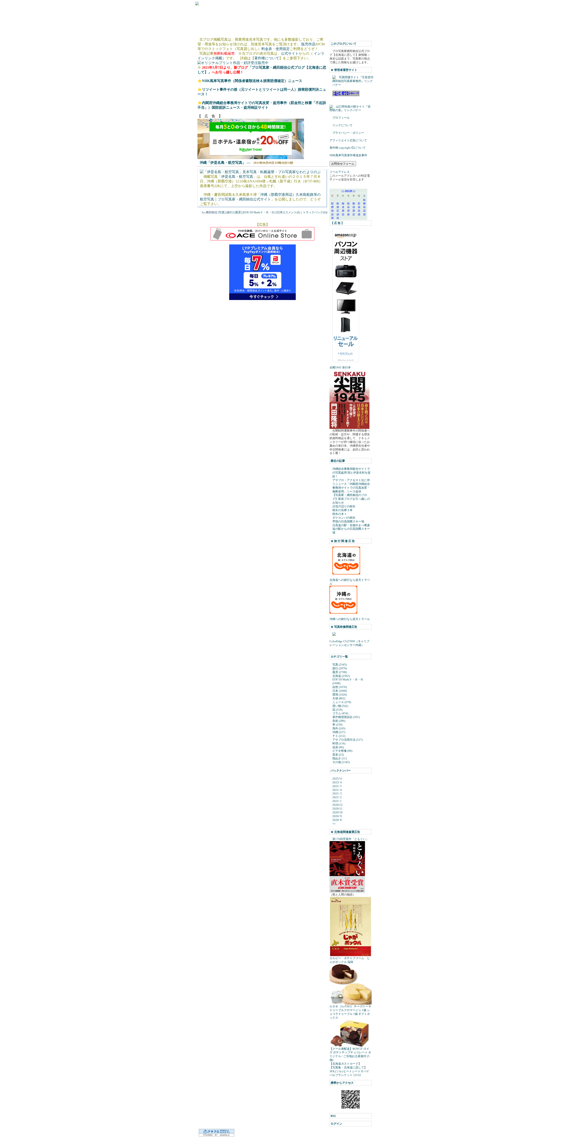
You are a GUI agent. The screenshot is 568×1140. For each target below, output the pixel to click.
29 (364, 214)
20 (354, 210)
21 (359, 210)
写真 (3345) (339, 664)
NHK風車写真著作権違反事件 (348, 155)
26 (348, 214)
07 (359, 203)
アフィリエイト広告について (348, 140)
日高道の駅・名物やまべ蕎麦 (351, 525)
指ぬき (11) (339, 758)
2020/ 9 (337, 816)
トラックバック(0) (314, 212)
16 (332, 210)
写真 (222, 212)
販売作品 (308, 44)
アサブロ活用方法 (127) (347, 739)
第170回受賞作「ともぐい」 (350, 839)
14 (359, 207)
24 (338, 214)
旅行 (230, 212)
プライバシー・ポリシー (348, 132)
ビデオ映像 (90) (342, 750)
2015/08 (348, 191)
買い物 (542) (340, 706)
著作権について (266, 58)
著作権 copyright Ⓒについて (347, 147)
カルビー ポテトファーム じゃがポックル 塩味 (349, 960)
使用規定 (283, 49)
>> (354, 191)
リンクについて (342, 125)
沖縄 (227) (338, 732)
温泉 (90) (338, 747)
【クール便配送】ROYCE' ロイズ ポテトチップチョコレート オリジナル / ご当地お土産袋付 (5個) (350, 1054)
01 (364, 199)
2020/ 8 (337, 820)
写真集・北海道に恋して (348, 1067)
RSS (333, 1116)
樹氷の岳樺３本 (342, 510)
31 (338, 217)
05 (348, 203)
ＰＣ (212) (338, 736)
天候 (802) (338, 698)
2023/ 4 (337, 782)
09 (332, 207)
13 (354, 207)
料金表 (266, 49)
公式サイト (290, 53)
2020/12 (337, 804)
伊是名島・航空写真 (237, 176)
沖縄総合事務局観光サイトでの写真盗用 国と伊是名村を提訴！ (351, 472)
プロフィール (341, 117)
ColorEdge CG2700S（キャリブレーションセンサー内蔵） (349, 643)
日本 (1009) (339, 690)
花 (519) (337, 709)
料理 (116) (338, 743)
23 (332, 214)
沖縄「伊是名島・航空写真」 (223, 162)
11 (343, 207)
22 (364, 210)
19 (348, 210)
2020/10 (337, 812)
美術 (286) (338, 720)
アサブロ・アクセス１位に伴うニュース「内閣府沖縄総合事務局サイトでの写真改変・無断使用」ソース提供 (351, 485)
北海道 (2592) (341, 676)
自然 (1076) (339, 687)
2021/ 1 (337, 801)
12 (348, 207)
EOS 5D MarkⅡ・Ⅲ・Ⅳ (258, 212)
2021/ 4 (337, 790)
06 (354, 203)
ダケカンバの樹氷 (343, 517)
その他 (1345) (341, 762)
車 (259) (337, 724)
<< (342, 191)
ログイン (336, 1123)
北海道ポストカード (345, 1063)
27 (354, 214)
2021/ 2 (337, 797)
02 (332, 203)
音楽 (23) (338, 754)
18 (343, 210)
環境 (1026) (339, 694)
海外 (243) (338, 728)
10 (338, 207)
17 (338, 210)
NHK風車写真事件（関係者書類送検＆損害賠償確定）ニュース (252, 81)
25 (343, 214)
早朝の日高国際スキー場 (348, 521)
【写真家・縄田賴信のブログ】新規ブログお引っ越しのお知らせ (351, 498)
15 (364, 207)
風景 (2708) (339, 672)
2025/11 (337, 778)
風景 (238, 212)
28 (359, 214)
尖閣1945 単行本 (340, 367)
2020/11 (337, 808)
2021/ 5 (337, 786)
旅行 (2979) (339, 668)
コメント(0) (292, 212)
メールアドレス (339, 172)
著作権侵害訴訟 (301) (346, 717)
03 (338, 203)
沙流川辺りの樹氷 (343, 506)
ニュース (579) (341, 702)
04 (343, 203)
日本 (280, 212)
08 (364, 203)
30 (332, 217)
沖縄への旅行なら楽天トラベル (349, 619)
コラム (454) (340, 713)
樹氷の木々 (339, 514)
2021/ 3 (337, 793)
